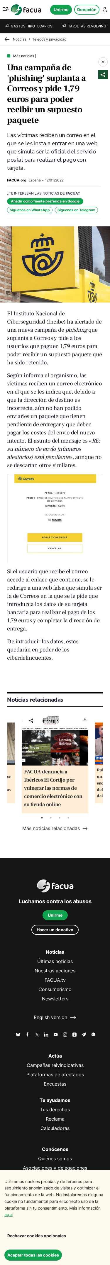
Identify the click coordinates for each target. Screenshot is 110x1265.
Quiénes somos (55, 1158)
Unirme (61, 9)
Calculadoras (55, 1128)
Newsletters (55, 999)
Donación (87, 9)
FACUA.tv (55, 980)
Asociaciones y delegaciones (55, 1168)
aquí (8, 1214)
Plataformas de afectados (55, 1074)
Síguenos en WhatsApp (30, 210)
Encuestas (55, 1084)
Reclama (55, 1119)
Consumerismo (55, 989)
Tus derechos (55, 1109)
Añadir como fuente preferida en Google (45, 201)
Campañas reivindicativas (55, 1065)
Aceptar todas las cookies (33, 1254)
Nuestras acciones (55, 971)
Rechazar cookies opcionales (36, 1235)
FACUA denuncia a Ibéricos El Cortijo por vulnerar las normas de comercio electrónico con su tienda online (53, 788)
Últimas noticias (55, 961)
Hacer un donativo (55, 929)
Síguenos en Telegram (76, 210)
